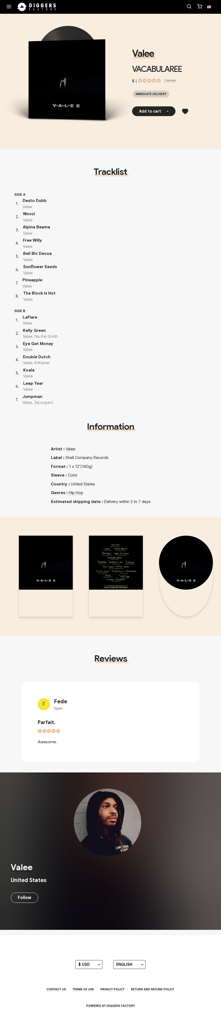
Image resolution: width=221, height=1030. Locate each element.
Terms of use (83, 989)
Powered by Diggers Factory (110, 1006)
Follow (24, 897)
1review (170, 80)
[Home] (36, 7)
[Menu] (8, 7)
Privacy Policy (113, 989)
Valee (143, 53)
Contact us (56, 989)
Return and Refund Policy (152, 989)
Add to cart (153, 111)
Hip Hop (76, 492)
